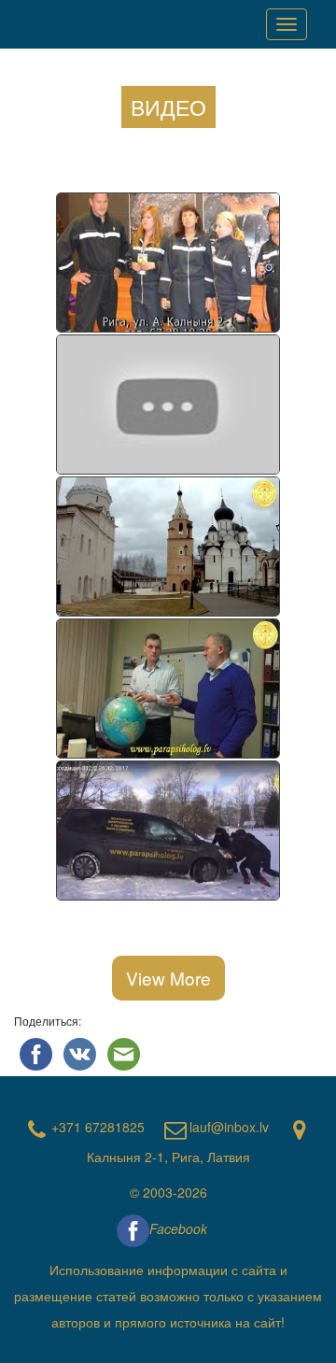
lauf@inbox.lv (229, 1126)
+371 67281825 (98, 1126)
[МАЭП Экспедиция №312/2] (168, 831)
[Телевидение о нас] (168, 263)
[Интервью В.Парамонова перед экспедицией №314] (168, 547)
